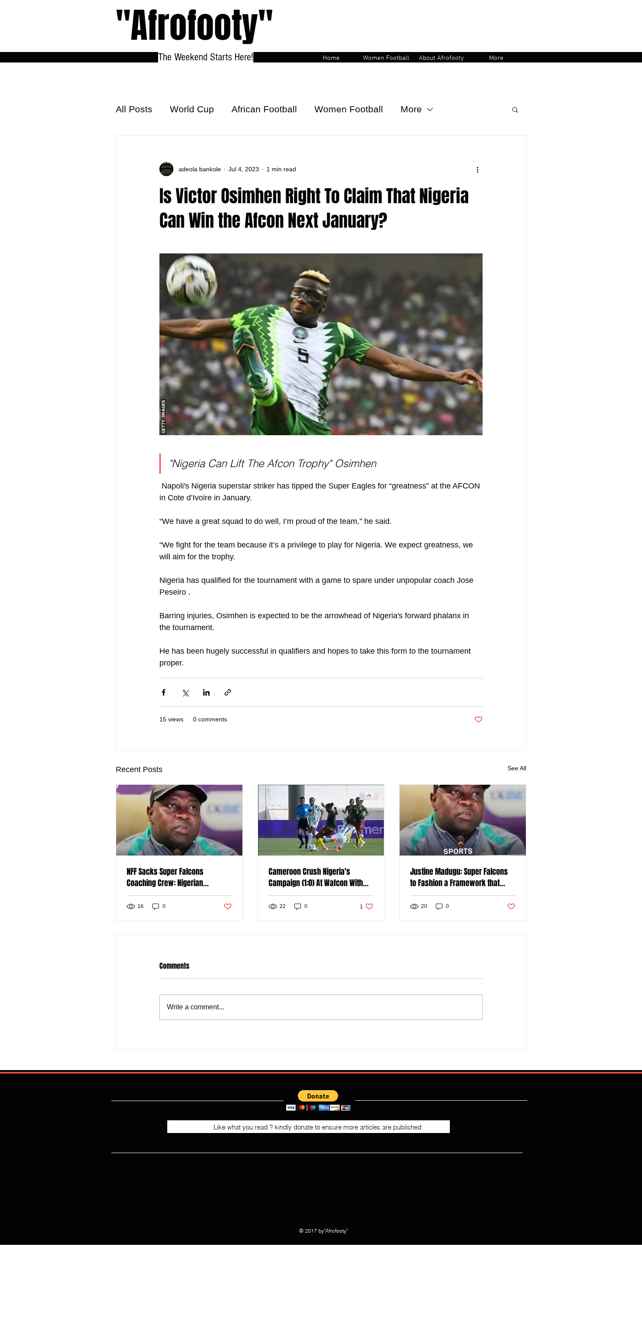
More (411, 109)
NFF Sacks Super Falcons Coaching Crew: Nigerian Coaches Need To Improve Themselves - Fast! (167, 877)
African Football (264, 109)
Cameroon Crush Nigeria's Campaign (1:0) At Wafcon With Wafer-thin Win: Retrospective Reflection (316, 877)
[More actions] (477, 169)
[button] (515, 109)
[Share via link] (228, 692)
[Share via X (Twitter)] (185, 692)
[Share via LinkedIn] (206, 692)
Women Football (348, 109)
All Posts (134, 109)
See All (516, 768)
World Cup (192, 109)
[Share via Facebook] (163, 692)
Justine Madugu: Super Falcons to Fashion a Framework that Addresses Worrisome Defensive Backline (461, 877)
